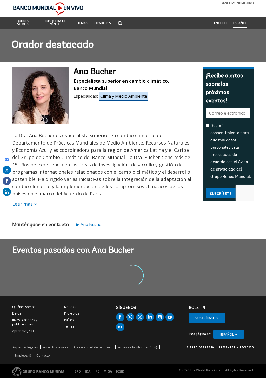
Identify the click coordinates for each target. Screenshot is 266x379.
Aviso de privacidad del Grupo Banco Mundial (230, 169)
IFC (97, 371)
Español (240, 23)
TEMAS (82, 23)
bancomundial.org (237, 3)
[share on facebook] (7, 181)
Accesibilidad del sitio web (93, 347)
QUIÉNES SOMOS (22, 22)
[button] (120, 24)
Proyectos (71, 313)
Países (69, 320)
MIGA (108, 371)
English (220, 23)
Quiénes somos (23, 307)
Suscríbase (205, 318)
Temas (69, 326)
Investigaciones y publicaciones (24, 322)
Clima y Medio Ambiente (123, 96)
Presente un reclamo (236, 347)
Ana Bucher (91, 224)
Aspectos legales (25, 347)
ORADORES (102, 23)
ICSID (120, 371)
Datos (16, 313)
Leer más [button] (22, 204)
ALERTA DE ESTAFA (200, 347)
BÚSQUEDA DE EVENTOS (55, 22)
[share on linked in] (7, 192)
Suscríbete (220, 193)
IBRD (77, 371)
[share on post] (7, 170)
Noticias (70, 307)
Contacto (43, 355)
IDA (87, 371)
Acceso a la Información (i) (137, 347)
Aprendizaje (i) (23, 331)
